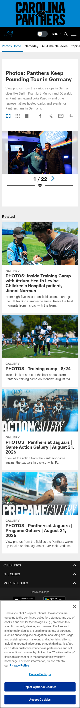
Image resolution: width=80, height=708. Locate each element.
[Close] (75, 606)
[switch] (42, 34)
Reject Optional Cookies (40, 687)
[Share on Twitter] (50, 118)
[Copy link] (71, 116)
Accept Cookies (40, 699)
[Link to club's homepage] (9, 32)
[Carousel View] (8, 116)
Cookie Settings (40, 674)
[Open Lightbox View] (40, 162)
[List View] (26, 116)
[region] (40, 654)
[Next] (52, 178)
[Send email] (61, 118)
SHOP (56, 34)
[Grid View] (17, 116)
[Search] (66, 34)
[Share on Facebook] (40, 118)
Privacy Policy (19, 665)
